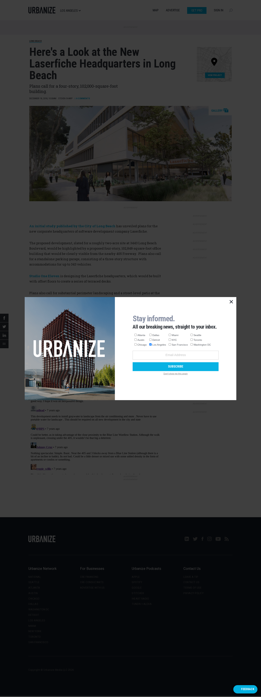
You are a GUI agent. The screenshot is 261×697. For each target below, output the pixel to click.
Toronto (198, 339)
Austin (140, 339)
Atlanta (141, 335)
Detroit (156, 339)
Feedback (247, 689)
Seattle (197, 335)
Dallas (155, 335)
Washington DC (202, 344)
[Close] (231, 302)
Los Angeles (159, 344)
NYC (174, 339)
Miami (175, 335)
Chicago (142, 344)
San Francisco (180, 344)
